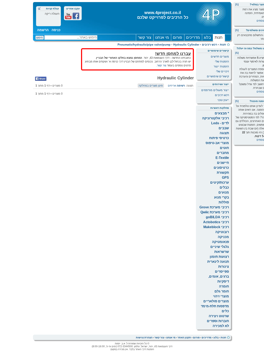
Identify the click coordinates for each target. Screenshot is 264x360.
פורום (177, 37)
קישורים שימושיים (218, 76)
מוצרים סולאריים (216, 301)
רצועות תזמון (219, 256)
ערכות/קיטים (219, 182)
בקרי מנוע (221, 197)
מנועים (223, 192)
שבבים (224, 128)
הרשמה (43, 30)
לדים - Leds (220, 123)
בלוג (207, 37)
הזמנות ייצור (221, 66)
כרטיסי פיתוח (219, 138)
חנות (219, 37)
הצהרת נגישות (144, 337)
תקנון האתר (184, 337)
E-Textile (222, 157)
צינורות (223, 266)
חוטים (224, 148)
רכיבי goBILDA (217, 217)
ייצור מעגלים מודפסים (215, 90)
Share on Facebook (40, 79)
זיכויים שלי (222, 71)
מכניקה (223, 237)
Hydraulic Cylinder (186, 44)
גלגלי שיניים (219, 247)
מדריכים (193, 37)
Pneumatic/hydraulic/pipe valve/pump (144, 44)
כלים (225, 311)
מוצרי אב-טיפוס (217, 143)
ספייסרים (222, 271)
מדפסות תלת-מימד (215, 306)
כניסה (56, 30)
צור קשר (144, 37)
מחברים (223, 153)
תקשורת (223, 172)
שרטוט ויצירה (219, 316)
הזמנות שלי (222, 61)
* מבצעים (222, 113)
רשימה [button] (181, 85)
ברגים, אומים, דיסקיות (218, 279)
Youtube (68, 16)
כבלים (224, 187)
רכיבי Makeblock (216, 227)
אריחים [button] (172, 85)
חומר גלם (221, 291)
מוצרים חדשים (220, 56)
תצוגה (224, 133)
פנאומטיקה (220, 242)
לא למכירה (221, 326)
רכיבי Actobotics (216, 222)
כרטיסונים (221, 167)
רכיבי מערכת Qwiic (214, 212)
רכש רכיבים (209, 44)
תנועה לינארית (218, 261)
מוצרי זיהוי (221, 296)
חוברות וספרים (218, 321)
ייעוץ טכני (223, 100)
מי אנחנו (162, 37)
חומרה (224, 286)
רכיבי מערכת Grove (214, 207)
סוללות (224, 202)
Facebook (76, 16)
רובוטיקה (222, 232)
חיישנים (223, 162)
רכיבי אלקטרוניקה (215, 118)
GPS (225, 177)
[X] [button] (237, 4)
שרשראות (221, 251)
